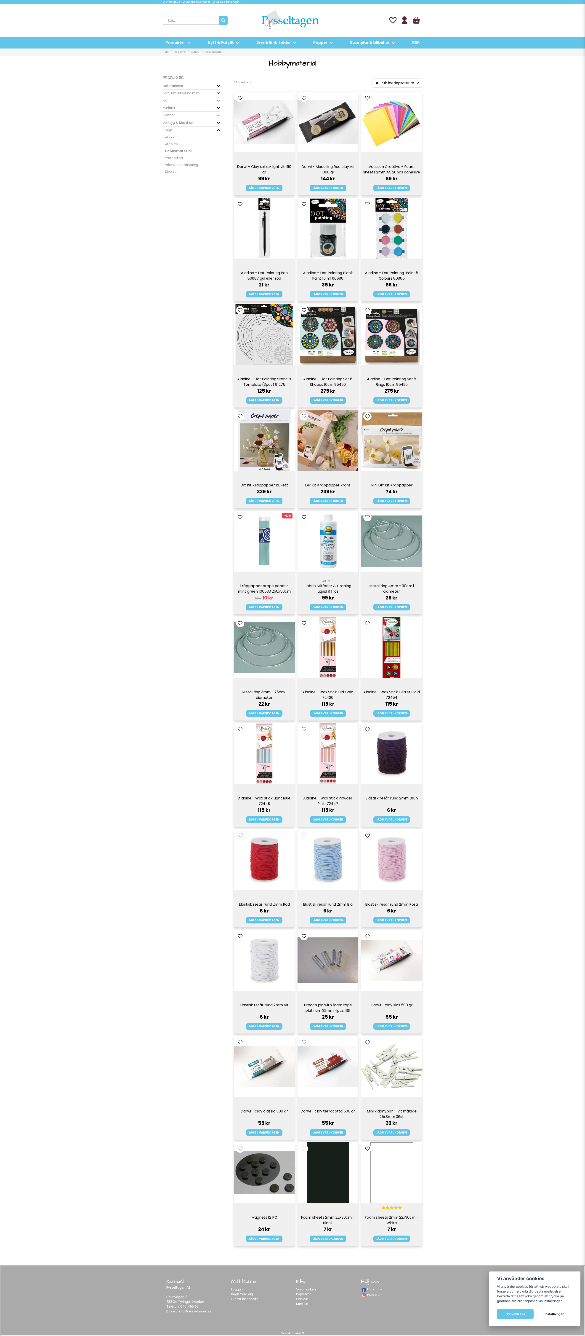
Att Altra (171, 144)
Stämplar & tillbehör (370, 42)
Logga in (238, 1289)
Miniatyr (169, 107)
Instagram (375, 1295)
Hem (166, 52)
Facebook (374, 1289)
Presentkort (174, 158)
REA (416, 42)
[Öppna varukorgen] (416, 20)
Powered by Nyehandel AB (292, 1333)
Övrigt (195, 52)
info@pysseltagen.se (195, 1311)
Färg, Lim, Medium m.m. (181, 93)
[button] (240, 98)
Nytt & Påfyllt (221, 42)
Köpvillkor (303, 1294)
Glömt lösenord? (244, 1299)
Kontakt (302, 1303)
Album (170, 137)
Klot (166, 100)
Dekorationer (173, 86)
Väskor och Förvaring (181, 164)
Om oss (302, 1299)
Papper (320, 42)
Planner (169, 115)
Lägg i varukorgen (264, 188)
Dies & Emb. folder (273, 42)
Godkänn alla (515, 1314)
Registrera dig (242, 1294)
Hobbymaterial (178, 151)
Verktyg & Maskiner (178, 122)
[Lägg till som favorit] (393, 20)
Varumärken (306, 1289)
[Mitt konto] (404, 20)
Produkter (175, 42)
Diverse (171, 171)
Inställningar (554, 1314)
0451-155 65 (189, 1306)
